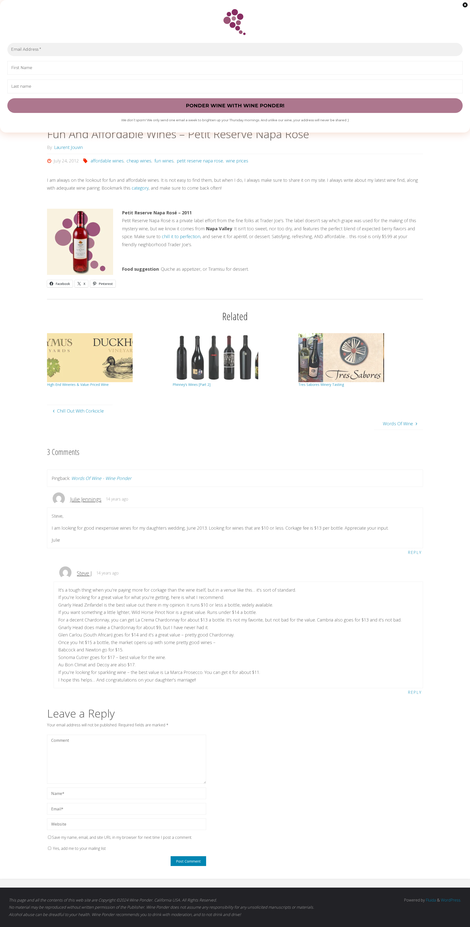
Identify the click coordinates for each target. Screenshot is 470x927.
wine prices (237, 161)
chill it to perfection (181, 236)
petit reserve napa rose (200, 161)
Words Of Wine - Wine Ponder (101, 478)
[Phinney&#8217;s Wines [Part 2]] (233, 357)
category (140, 188)
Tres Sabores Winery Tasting (321, 384)
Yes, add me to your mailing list (79, 848)
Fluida (430, 900)
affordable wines (107, 161)
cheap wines (139, 161)
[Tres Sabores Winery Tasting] (358, 357)
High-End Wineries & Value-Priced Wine (78, 384)
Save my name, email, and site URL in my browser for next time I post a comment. (122, 837)
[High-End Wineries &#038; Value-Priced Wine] (107, 357)
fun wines (164, 161)
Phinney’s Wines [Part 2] (192, 384)
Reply (415, 552)
